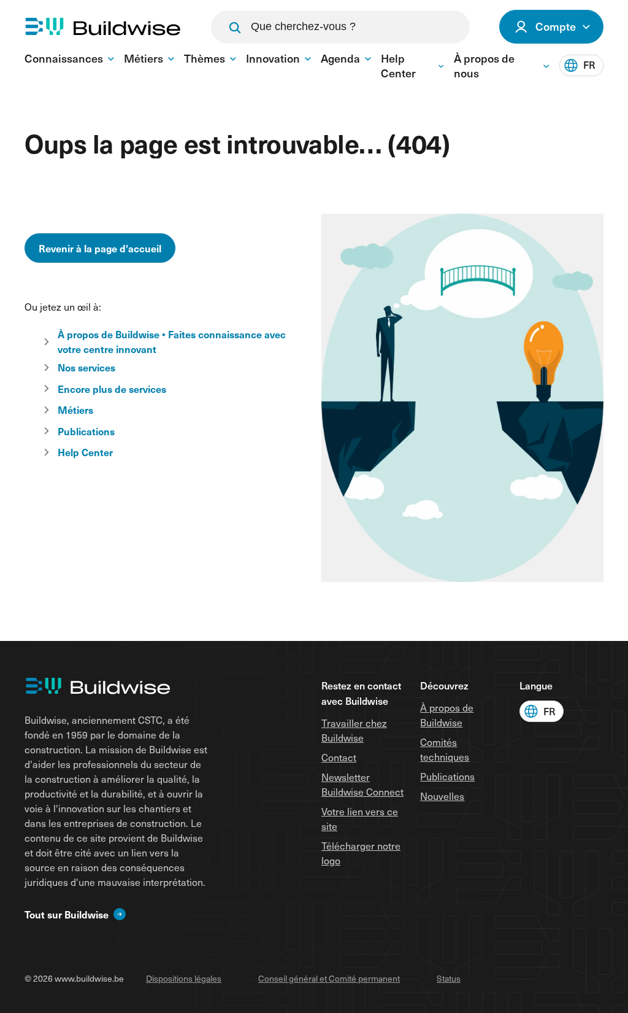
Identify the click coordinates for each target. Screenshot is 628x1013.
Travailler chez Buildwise (354, 730)
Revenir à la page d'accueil (100, 248)
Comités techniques (444, 749)
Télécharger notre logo (360, 853)
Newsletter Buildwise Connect (362, 784)
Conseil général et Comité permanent (329, 978)
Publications (447, 776)
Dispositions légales (183, 978)
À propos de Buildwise (446, 715)
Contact (338, 757)
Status (449, 978)
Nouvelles (442, 796)
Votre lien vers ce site (359, 819)
